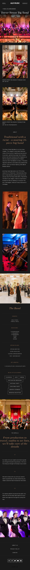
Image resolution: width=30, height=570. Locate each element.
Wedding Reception (15, 392)
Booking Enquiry (15, 27)
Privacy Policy (15, 549)
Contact (25, 3)
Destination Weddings (15, 380)
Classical (9, 377)
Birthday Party (15, 383)
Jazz (16, 377)
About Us (15, 545)
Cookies (15, 552)
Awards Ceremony (14, 389)
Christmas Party (15, 386)
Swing (22, 377)
